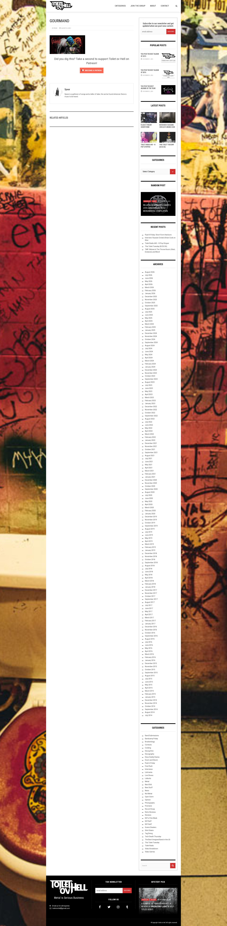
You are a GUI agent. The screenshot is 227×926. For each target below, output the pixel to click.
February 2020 (150, 511)
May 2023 (148, 391)
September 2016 (151, 636)
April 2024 (149, 358)
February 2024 (150, 364)
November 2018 (151, 556)
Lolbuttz (148, 778)
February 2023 (150, 400)
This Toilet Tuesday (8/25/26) (156, 246)
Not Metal (148, 794)
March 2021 (149, 471)
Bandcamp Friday (151, 739)
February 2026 (150, 290)
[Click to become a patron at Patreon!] (91, 70)
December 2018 (151, 553)
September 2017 (151, 599)
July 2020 (148, 495)
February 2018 (150, 584)
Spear (55, 28)
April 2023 (149, 394)
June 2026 (149, 278)
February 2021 (150, 474)
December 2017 (151, 590)
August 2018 (150, 566)
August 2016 (150, 639)
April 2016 (149, 651)
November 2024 (151, 336)
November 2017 (151, 593)
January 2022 (150, 440)
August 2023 (150, 382)
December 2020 (151, 480)
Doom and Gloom (151, 760)
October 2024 (150, 339)
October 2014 (150, 706)
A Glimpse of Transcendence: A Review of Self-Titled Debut (158, 906)
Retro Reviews (150, 812)
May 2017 (148, 611)
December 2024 (151, 333)
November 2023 (151, 373)
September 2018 (151, 562)
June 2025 (149, 315)
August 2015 (150, 676)
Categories (120, 6)
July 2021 (148, 458)
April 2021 (149, 468)
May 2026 (148, 281)
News (154, 201)
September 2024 (151, 342)
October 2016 (150, 633)
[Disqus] (92, 160)
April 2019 (149, 541)
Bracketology (150, 742)
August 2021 (150, 456)
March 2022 (149, 434)
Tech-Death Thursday (153, 836)
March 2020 (149, 507)
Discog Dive (149, 751)
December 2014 (151, 700)
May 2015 (148, 685)
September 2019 (151, 526)
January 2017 (150, 624)
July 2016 (148, 642)
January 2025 (150, 330)
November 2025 (151, 300)
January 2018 (150, 587)
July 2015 (148, 679)
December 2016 (151, 627)
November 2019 (151, 520)
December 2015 (151, 663)
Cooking (148, 748)
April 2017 (149, 614)
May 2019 (148, 538)
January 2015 (150, 697)
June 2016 (149, 645)
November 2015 (151, 666)
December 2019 (151, 517)
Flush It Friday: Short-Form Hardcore (146, 127)
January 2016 (150, 660)
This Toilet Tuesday (152, 842)
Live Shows (149, 775)
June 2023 (149, 388)
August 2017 (150, 602)
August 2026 (150, 272)
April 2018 (149, 578)
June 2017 (149, 608)
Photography (150, 803)
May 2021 (148, 465)
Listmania (148, 772)
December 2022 (151, 407)
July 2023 (148, 385)
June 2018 (149, 572)
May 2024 (148, 355)
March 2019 (149, 544)
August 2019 (150, 529)
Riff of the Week (151, 818)
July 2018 (148, 569)
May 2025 (148, 318)
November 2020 (151, 483)
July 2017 (148, 605)
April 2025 (149, 321)
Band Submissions (152, 735)
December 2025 (151, 296)
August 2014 (150, 712)
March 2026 (149, 287)
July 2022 (148, 422)
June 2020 (149, 498)
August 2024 (150, 345)
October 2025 (150, 303)
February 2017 (150, 621)
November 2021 (151, 446)
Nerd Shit (148, 784)
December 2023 (151, 370)
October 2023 (150, 376)
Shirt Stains (149, 830)
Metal (147, 781)
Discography (149, 754)
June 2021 (149, 462)
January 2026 (150, 293)
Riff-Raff (148, 824)
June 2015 (149, 682)
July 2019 (148, 532)
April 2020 (149, 504)
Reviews (148, 815)
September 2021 (151, 452)
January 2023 (150, 403)
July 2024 (148, 348)
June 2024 (149, 351)
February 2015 (150, 694)
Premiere (148, 806)
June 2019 (149, 535)
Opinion (148, 800)
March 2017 (149, 618)
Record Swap (150, 809)
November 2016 (151, 630)
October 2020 (150, 486)
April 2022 (149, 431)
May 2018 (148, 575)
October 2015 (150, 669)
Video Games (150, 852)
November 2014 (151, 703)
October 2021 (150, 449)
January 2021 (150, 477)
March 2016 (149, 654)
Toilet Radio (149, 846)
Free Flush (149, 766)
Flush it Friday (150, 763)
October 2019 (150, 523)
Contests (148, 745)
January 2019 (150, 550)
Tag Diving (149, 833)
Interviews (149, 769)
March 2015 (149, 691)
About (153, 6)
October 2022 (150, 413)
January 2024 (150, 367)
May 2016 (148, 648)
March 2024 (149, 361)
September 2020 (151, 489)
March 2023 (149, 397)
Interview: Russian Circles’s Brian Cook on (167, 127)
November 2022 (151, 410)
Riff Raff (148, 821)
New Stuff (147, 201)
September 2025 (151, 306)
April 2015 (149, 688)
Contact (165, 6)
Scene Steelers (150, 827)
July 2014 (148, 715)
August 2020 (150, 492)
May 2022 (148, 428)
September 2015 (151, 673)
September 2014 (151, 709)
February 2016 (150, 657)
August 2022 (150, 419)
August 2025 (150, 309)
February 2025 (150, 327)
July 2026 (148, 275)
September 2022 (151, 416)
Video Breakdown (151, 849)
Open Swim (149, 797)
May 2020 (148, 501)
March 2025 (149, 324)
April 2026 (149, 284)
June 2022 (149, 425)
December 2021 (151, 443)
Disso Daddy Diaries (152, 757)
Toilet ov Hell (162, 922)
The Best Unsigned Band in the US (157, 840)
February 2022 (150, 437)
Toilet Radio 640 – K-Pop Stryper (157, 243)
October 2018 (150, 559)
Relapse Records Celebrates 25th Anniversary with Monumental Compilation (157, 208)
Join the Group (138, 6)
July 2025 (148, 312)
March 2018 (149, 581)
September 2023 (151, 379)
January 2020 (150, 514)
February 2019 (150, 547)
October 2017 (150, 596)
